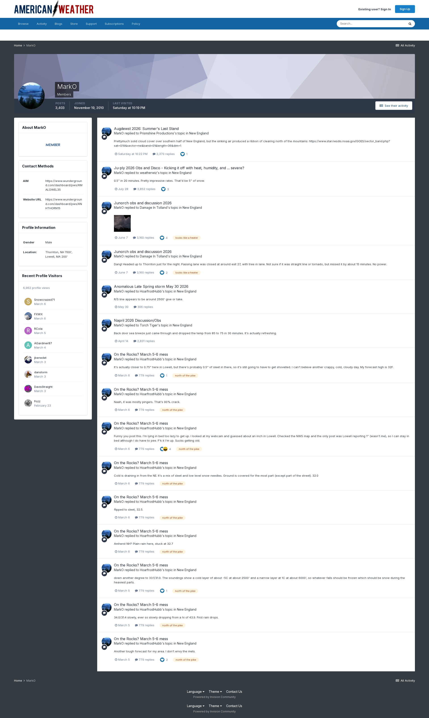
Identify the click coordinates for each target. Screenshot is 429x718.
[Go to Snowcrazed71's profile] (28, 301)
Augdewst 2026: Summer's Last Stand (146, 128)
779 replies (146, 375)
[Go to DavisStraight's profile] (28, 388)
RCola (38, 328)
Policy (136, 23)
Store (74, 23)
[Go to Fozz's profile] (28, 403)
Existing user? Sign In (374, 9)
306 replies (145, 307)
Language (195, 691)
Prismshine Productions (157, 133)
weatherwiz (148, 173)
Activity (42, 23)
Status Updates (389, 23)
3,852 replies (146, 189)
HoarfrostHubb (151, 291)
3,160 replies (145, 237)
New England (199, 133)
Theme (214, 691)
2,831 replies (145, 341)
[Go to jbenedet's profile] (28, 359)
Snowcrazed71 (44, 299)
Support (91, 23)
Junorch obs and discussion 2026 (143, 203)
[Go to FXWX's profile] (28, 316)
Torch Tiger (149, 325)
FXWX (38, 314)
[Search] (410, 23)
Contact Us (234, 691)
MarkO (119, 133)
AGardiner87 (43, 343)
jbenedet (40, 357)
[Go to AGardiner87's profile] (28, 345)
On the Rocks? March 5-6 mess (141, 354)
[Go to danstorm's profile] (28, 374)
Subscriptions (114, 23)
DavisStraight (43, 386)
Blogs (58, 23)
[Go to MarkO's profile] (106, 131)
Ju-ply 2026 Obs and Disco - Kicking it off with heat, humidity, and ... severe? (179, 168)
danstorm (40, 372)
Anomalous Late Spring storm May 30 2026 (151, 286)
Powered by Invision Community (214, 697)
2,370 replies (165, 154)
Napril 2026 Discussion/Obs (137, 320)
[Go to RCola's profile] (28, 330)
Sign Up (405, 9)
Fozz (37, 401)
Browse (23, 23)
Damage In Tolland (153, 207)
